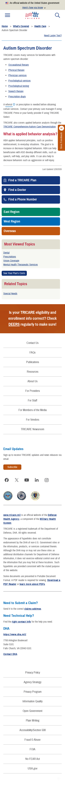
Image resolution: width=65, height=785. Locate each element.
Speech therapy (16, 91)
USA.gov (32, 768)
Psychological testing (18, 86)
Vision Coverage (11, 260)
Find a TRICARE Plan (22, 180)
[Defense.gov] (7, 499)
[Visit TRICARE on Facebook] (6, 480)
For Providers (32, 391)
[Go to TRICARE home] (32, 15)
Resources (32, 372)
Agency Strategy (32, 682)
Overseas (10, 231)
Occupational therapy (18, 64)
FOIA (32, 749)
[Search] (57, 15)
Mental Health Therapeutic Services (20, 264)
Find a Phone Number (22, 199)
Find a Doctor (17, 190)
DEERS (14, 324)
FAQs (33, 352)
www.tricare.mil (12, 515)
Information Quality (32, 701)
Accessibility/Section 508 (33, 730)
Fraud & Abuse (32, 740)
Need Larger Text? (53, 35)
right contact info (21, 621)
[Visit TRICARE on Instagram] (46, 480)
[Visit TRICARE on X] (16, 480)
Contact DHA (10, 654)
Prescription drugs (17, 96)
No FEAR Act (32, 759)
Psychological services (19, 80)
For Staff (32, 400)
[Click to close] (61, 128)
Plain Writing (32, 720)
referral (8, 104)
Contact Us (32, 343)
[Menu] (7, 15)
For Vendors (32, 420)
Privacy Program (33, 692)
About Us (33, 381)
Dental (6, 252)
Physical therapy (16, 70)
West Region (12, 221)
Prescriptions (9, 256)
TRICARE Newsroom (32, 429)
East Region (12, 212)
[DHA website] (35, 499)
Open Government (32, 711)
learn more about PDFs (32, 584)
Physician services (17, 75)
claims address (32, 609)
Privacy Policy (32, 673)
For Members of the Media (32, 410)
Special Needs (10, 293)
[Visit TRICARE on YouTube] (26, 480)
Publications (32, 362)
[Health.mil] (21, 499)
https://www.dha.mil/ (14, 634)
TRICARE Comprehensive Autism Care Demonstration (29, 126)
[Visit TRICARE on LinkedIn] (36, 480)
